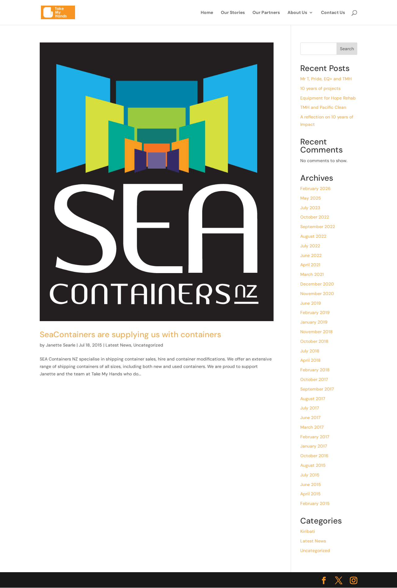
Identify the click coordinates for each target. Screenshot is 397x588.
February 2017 (314, 437)
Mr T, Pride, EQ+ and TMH (326, 79)
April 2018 (310, 360)
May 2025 (310, 198)
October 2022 (314, 217)
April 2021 (310, 264)
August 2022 (313, 236)
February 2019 (315, 312)
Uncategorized (148, 345)
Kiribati (307, 531)
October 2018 (314, 341)
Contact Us (333, 12)
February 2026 (315, 188)
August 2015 (313, 465)
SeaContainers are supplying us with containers (130, 334)
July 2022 (310, 246)
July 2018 (309, 351)
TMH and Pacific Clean (323, 107)
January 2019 (314, 322)
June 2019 (310, 303)
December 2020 (317, 284)
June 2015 (310, 484)
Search (347, 48)
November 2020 (317, 293)
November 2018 (316, 331)
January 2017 (313, 446)
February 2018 (315, 370)
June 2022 (311, 255)
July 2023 (310, 207)
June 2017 (310, 417)
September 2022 (317, 226)
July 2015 (309, 475)
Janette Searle (60, 345)
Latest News (118, 345)
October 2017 (314, 379)
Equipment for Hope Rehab (328, 98)
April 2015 (310, 494)
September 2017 (317, 389)
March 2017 (311, 427)
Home (207, 12)
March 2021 (312, 274)
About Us (297, 12)
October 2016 (314, 455)
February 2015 (315, 503)
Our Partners (266, 12)
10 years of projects (320, 88)
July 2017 (309, 408)
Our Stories (233, 12)
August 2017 (312, 398)
